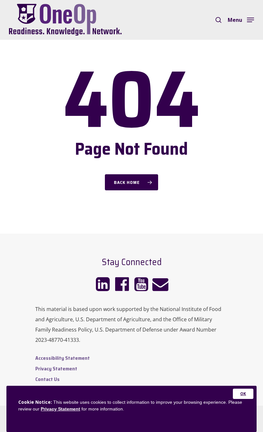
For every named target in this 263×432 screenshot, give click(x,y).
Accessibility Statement (62, 358)
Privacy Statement (56, 369)
